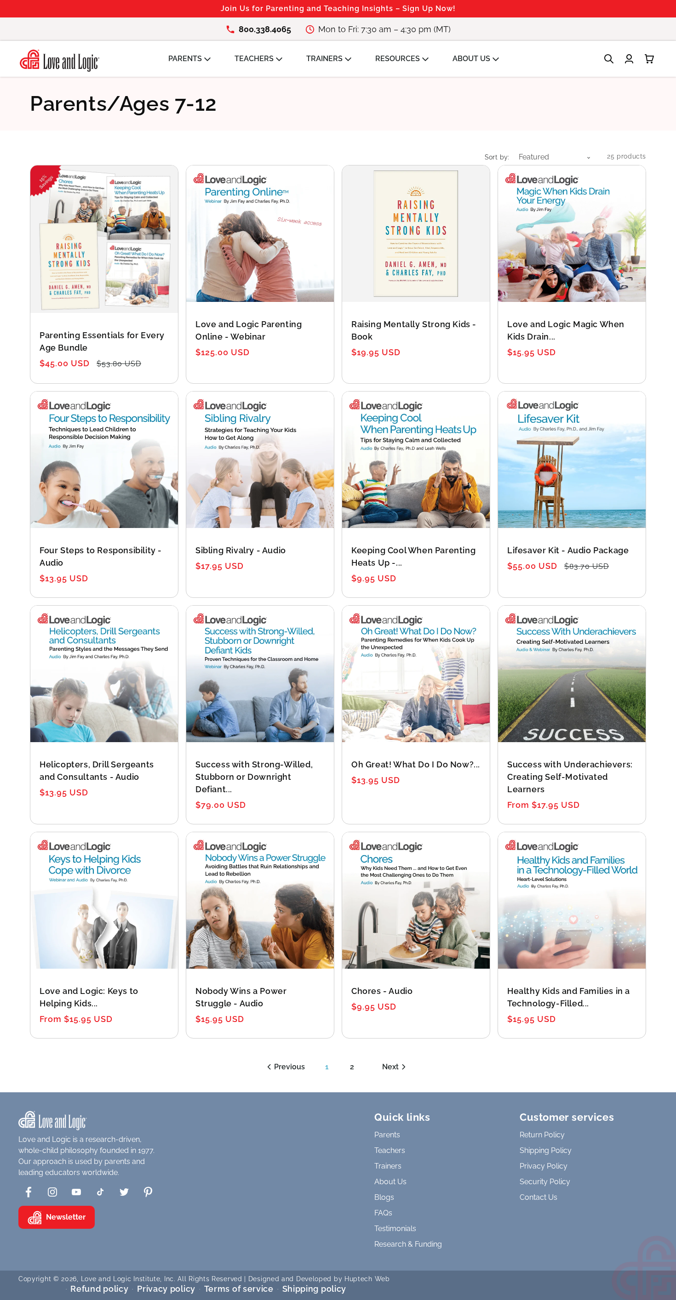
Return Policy (542, 1134)
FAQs (383, 1213)
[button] (194, 59)
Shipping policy (314, 1289)
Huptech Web (367, 1279)
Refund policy (99, 1289)
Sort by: (497, 157)
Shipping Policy (546, 1150)
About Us (390, 1181)
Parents (387, 1134)
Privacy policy (166, 1289)
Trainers (387, 1166)
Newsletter (66, 1217)
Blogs (384, 1197)
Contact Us (538, 1197)
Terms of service (239, 1289)
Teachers (389, 1150)
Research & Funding (408, 1244)
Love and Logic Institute (120, 1279)
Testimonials (395, 1228)
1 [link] (327, 1066)
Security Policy (545, 1181)
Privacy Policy (543, 1166)
